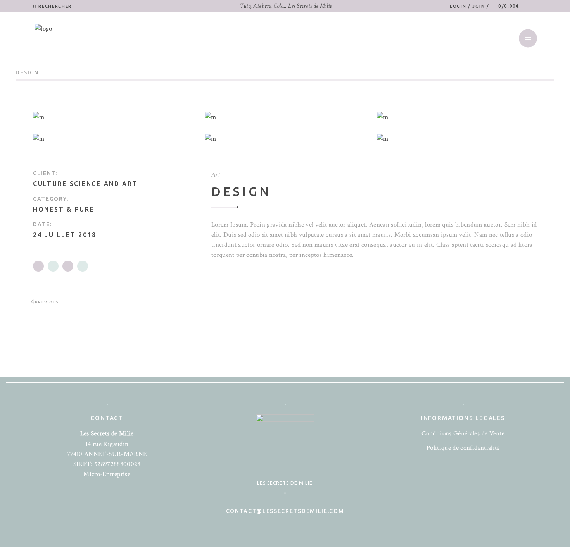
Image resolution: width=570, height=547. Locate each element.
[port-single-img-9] (457, 139)
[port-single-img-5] (113, 117)
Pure (85, 209)
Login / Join (468, 6)
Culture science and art (85, 183)
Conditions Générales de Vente (462, 433)
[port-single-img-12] (285, 139)
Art (215, 174)
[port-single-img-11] (113, 139)
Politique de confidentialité (463, 448)
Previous (47, 302)
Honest (48, 209)
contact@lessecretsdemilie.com (285, 511)
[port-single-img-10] (457, 117)
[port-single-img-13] (285, 117)
